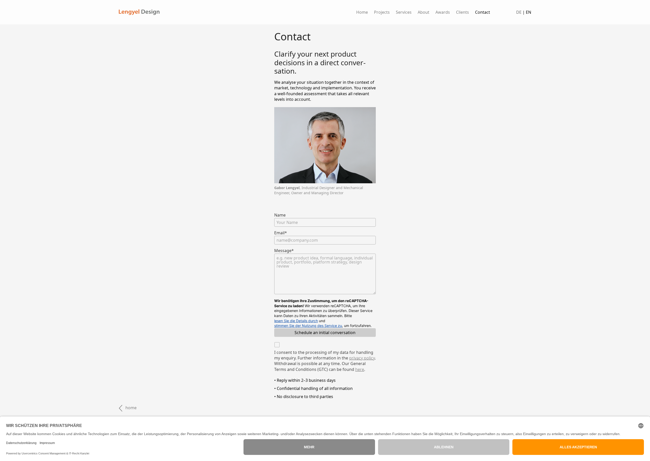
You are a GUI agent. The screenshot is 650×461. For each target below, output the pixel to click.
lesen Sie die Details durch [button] (296, 321)
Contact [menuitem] (482, 12)
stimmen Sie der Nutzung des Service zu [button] (308, 325)
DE (519, 12)
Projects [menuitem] (382, 12)
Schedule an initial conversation (325, 332)
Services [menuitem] (404, 12)
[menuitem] (442, 12)
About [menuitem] (423, 12)
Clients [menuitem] (462, 12)
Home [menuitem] (362, 12)
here (359, 369)
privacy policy (362, 358)
